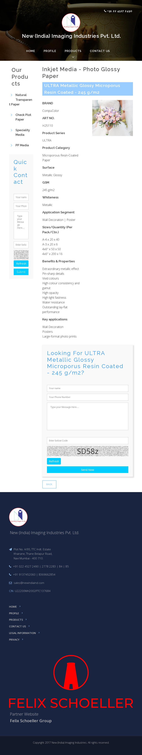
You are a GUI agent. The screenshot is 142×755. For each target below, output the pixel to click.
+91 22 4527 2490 (119, 11)
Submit (21, 272)
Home (30, 51)
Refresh (54, 461)
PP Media (22, 145)
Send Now (87, 469)
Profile (50, 51)
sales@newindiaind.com (29, 583)
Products (16, 619)
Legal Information (22, 633)
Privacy (14, 639)
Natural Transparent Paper (20, 99)
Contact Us (100, 51)
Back (49, 484)
